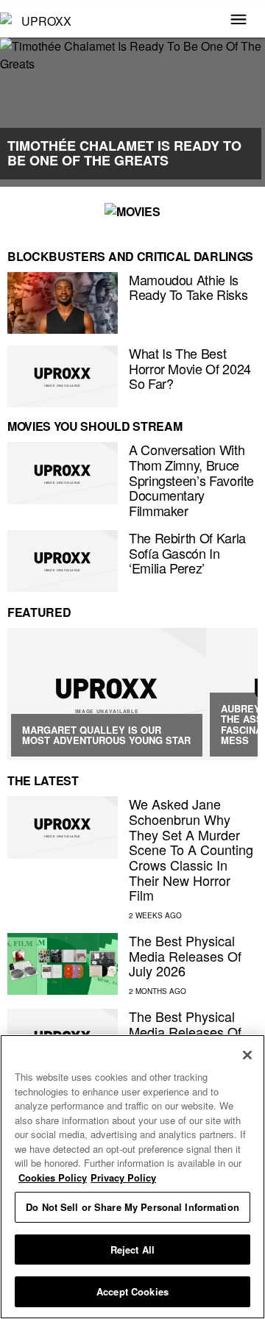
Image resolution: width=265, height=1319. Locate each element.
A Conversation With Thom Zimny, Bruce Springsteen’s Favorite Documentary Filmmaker (191, 480)
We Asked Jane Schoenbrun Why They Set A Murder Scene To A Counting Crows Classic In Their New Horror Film (191, 849)
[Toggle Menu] (238, 20)
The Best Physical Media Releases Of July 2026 (185, 955)
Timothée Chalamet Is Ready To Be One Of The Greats (124, 153)
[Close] (247, 1055)
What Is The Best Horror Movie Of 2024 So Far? (190, 368)
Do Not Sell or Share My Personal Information (132, 1207)
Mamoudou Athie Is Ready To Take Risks (188, 287)
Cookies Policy (52, 1177)
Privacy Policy (123, 1177)
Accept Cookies (132, 1291)
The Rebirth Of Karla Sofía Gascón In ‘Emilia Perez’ (187, 552)
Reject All (132, 1250)
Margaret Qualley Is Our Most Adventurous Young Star (106, 735)
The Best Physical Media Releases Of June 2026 (185, 1031)
